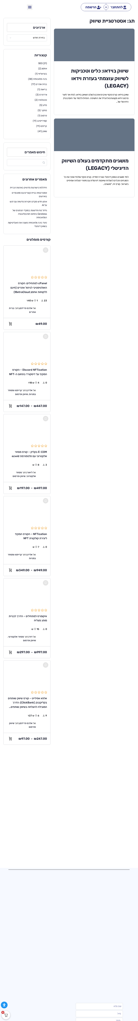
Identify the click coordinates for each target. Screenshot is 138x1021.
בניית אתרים (41, 84)
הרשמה (90, 7)
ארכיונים (39, 27)
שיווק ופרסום (21, 394)
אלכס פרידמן (26, 308)
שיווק (44, 131)
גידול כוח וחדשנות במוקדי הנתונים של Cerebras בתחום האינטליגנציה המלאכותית (29, 214)
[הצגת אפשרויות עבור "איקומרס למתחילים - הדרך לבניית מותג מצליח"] (9, 652)
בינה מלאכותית (40, 79)
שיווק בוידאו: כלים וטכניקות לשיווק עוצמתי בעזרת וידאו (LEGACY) (100, 78)
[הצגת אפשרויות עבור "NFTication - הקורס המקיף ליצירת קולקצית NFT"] (9, 570)
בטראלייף (42, 73)
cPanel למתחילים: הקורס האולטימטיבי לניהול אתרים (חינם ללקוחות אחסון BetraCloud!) (28, 287)
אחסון (44, 68)
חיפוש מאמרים (35, 152)
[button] (29, 7)
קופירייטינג (42, 120)
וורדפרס (43, 94)
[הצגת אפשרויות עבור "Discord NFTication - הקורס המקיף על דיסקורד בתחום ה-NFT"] (9, 406)
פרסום (44, 115)
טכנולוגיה (42, 99)
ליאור (29, 472)
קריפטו (43, 126)
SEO (40, 63)
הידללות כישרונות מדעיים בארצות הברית (28, 187)
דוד (30, 636)
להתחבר (116, 7)
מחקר (44, 110)
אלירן (29, 390)
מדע (45, 105)
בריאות (44, 89)
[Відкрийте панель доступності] (4, 1005)
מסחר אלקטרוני (16, 636)
